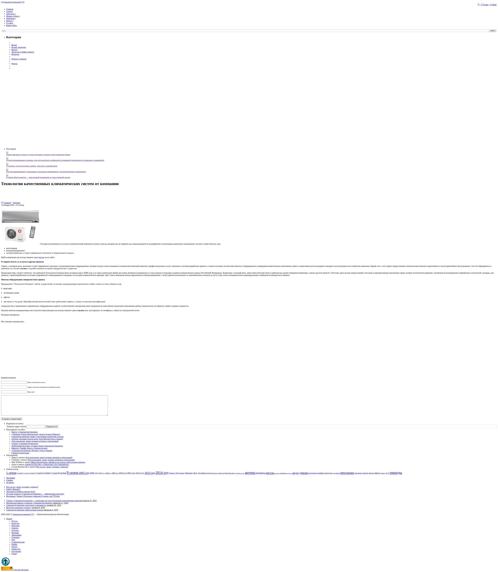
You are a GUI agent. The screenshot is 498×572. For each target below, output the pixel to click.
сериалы (365, 473)
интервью (313, 473)
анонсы (277, 473)
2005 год (84, 472)
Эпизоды (11, 14)
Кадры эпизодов (18, 47)
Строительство (18, 542)
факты (372, 473)
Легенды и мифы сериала (22, 52)
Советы (14, 528)
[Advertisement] (251, 108)
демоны (303, 472)
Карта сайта (11, 25)
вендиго (289, 473)
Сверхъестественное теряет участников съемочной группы (37, 436)
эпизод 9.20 (385, 473)
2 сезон (20, 473)
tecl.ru (41, 257)
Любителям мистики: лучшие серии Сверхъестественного (37, 446)
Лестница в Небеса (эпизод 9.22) (20, 491)
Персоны (11, 18)
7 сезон (54, 473)
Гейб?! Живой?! (13, 489)
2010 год (123, 473)
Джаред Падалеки (176, 473)
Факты (14, 64)
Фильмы (15, 533)
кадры (320, 473)
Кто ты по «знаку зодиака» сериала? (52, 467)
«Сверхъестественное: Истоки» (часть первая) (31, 450)
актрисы (260, 473)
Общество (15, 549)
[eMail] (493, 5)
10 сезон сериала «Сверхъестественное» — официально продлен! (35, 494)
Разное (9, 519)
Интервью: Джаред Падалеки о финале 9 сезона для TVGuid (33, 496)
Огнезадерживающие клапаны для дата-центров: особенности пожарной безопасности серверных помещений (55, 160)
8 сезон (62, 472)
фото (377, 473)
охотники (336, 473)
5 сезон (39, 473)
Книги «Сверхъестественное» (24, 432)
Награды (15, 54)
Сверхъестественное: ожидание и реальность (26, 505)
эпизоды (396, 473)
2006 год (94, 473)
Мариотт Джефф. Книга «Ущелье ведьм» (29, 448)
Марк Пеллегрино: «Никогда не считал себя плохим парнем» (58, 462)
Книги (10, 21)
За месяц (10, 482)
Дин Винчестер (204, 473)
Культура (15, 523)
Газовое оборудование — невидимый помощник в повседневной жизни (38, 177)
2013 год (150, 472)
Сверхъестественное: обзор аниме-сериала (25, 510)
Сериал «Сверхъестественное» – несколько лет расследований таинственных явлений (44, 501)
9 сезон (72, 472)
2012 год (140, 473)
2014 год (161, 473)
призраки (358, 473)
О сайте (9, 23)
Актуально (16, 551)
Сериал (9, 11)
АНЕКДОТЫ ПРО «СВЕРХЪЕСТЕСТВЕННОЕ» (47, 464)
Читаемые (10, 478)
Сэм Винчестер (239, 473)
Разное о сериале (18, 59)
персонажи (347, 472)
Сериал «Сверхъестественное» (25, 443)
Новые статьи (13, 16)
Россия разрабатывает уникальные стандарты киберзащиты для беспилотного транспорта (46, 172)
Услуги (14, 521)
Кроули (221, 473)
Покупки (15, 526)
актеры (250, 473)
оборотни (328, 473)
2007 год (101, 473)
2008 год (108, 473)
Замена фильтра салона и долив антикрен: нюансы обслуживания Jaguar (38, 154)
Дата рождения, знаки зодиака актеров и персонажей (34, 441)
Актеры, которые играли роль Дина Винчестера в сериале (37, 439)
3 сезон (26, 473)
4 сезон (32, 473)
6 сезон (46, 473)
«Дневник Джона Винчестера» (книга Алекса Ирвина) (35, 434)
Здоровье (15, 537)
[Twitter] (485, 5)
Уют (13, 540)
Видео (14, 45)
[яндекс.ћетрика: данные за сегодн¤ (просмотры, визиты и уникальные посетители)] (21, 570)
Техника (16, 203)
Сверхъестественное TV (23, 514)
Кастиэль (214, 473)
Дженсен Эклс (191, 473)
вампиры (283, 473)
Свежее (9, 480)
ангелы (270, 472)
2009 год (115, 473)
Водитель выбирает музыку (18, 508)
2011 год (131, 473)
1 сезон (11, 472)
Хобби (14, 544)
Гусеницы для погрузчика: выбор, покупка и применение (31, 166)
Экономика (16, 535)
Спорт (14, 554)
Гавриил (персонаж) (20, 453)
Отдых (14, 547)
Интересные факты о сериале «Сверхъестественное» (29, 503)
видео (295, 472)
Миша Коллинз (229, 473)
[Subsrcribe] (479, 5)
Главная (9, 9)
